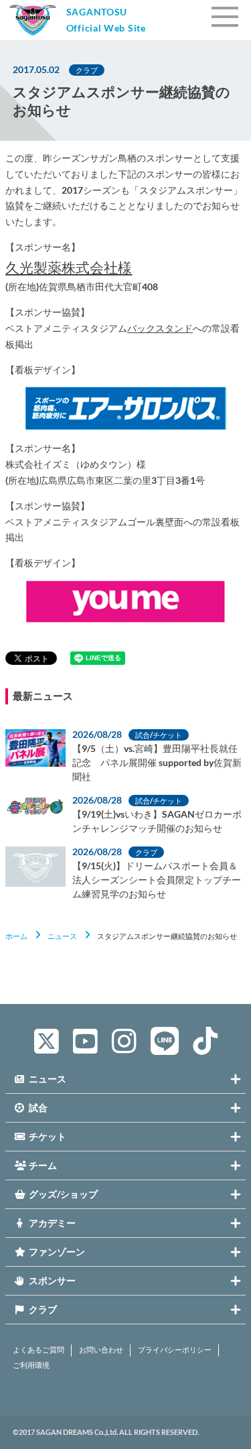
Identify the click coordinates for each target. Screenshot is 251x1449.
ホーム (16, 936)
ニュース (62, 936)
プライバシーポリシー (175, 1350)
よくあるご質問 (38, 1350)
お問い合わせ (101, 1350)
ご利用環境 (31, 1365)
